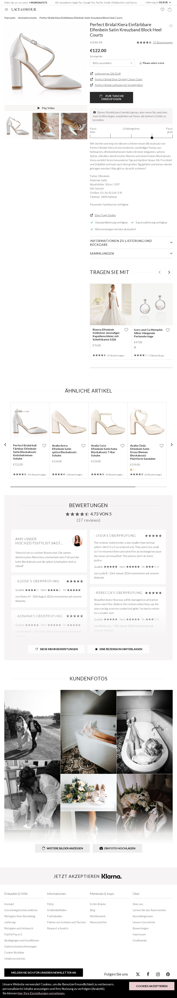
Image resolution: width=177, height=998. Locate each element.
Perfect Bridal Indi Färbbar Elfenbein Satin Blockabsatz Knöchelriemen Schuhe (24, 452)
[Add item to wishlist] (171, 26)
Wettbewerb (98, 916)
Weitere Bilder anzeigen (65, 848)
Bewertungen (141, 928)
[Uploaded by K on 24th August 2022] (88, 832)
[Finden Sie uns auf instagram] (158, 974)
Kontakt (9, 904)
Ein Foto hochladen (119, 848)
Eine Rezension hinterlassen (120, 649)
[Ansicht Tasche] (169, 9)
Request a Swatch (57, 928)
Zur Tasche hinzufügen (112, 97)
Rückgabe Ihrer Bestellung (19, 916)
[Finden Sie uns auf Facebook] (148, 974)
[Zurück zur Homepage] (23, 9)
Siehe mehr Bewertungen (58, 649)
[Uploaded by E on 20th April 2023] (145, 809)
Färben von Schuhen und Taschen (66, 922)
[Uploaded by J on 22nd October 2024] (32, 725)
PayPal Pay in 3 (13, 934)
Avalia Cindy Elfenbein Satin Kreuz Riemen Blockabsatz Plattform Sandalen (142, 452)
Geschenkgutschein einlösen (21, 910)
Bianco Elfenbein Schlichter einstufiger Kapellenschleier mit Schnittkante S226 (106, 334)
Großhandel (140, 940)
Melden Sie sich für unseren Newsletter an (43, 972)
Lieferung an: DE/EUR (108, 73)
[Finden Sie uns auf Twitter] (138, 974)
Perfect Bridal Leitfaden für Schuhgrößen (119, 85)
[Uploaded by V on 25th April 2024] (32, 795)
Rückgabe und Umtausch (18, 928)
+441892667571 (38, 2)
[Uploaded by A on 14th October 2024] (88, 732)
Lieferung (9, 922)
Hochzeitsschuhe (27, 17)
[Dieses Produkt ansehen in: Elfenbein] (134, 470)
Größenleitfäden (57, 910)
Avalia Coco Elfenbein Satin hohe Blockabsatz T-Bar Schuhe (104, 450)
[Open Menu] (6, 9)
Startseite (9, 17)
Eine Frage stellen (105, 215)
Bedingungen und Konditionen (21, 940)
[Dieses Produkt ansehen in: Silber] (135, 347)
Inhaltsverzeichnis (14, 958)
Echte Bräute (98, 904)
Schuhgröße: (96, 56)
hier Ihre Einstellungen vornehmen (41, 993)
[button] (11, 66)
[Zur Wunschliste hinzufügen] (126, 330)
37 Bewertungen (163, 42)
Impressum (139, 934)
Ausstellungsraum (143, 916)
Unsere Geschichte (144, 922)
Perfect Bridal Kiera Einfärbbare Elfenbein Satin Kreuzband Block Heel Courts (81, 17)
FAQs (50, 904)
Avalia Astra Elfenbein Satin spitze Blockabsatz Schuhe (64, 450)
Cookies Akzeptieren (151, 986)
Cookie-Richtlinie (14, 952)
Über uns (138, 904)
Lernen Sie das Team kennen (149, 910)
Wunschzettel (98, 922)
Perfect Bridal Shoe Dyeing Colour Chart (118, 79)
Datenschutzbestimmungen (20, 946)
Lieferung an (157, 2)
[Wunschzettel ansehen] (162, 9)
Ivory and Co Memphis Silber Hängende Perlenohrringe (148, 333)
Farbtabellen (54, 916)
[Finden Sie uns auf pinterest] (168, 974)
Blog (92, 910)
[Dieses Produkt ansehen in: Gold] (131, 470)
